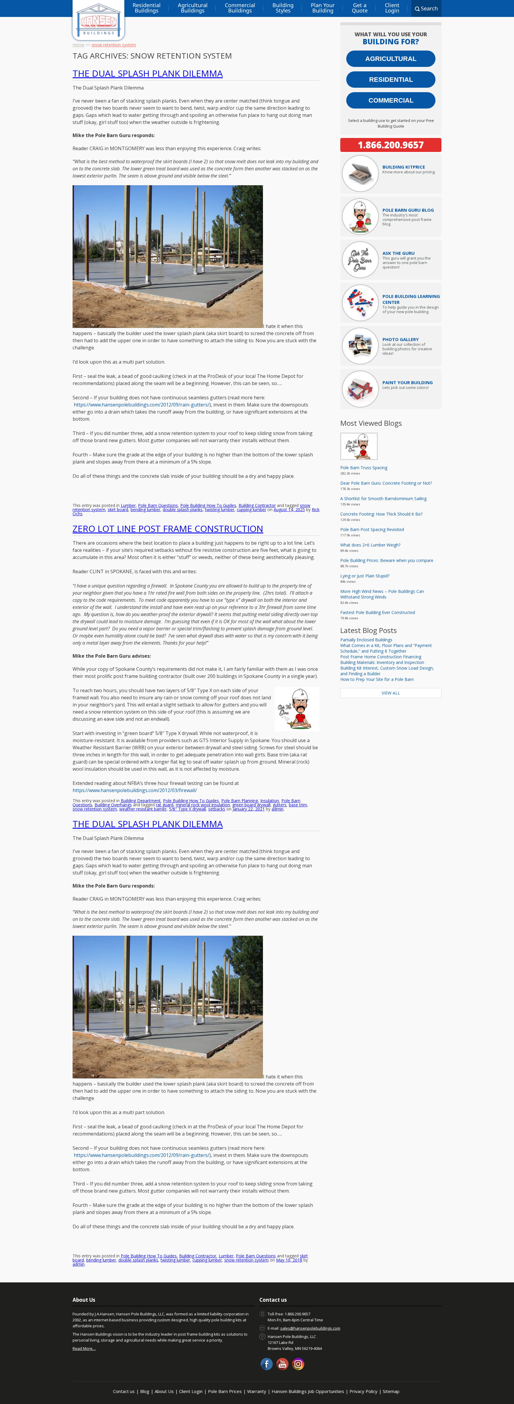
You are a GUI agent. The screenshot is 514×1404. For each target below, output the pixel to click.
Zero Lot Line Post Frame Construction (168, 528)
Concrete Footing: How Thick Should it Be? (381, 514)
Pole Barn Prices (225, 1391)
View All (391, 693)
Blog (144, 1391)
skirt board (118, 509)
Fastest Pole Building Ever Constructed (377, 612)
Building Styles (283, 7)
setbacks (216, 809)
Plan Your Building (323, 7)
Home (78, 45)
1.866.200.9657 (391, 145)
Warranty (256, 1391)
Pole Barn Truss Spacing (363, 467)
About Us (164, 1391)
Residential (391, 79)
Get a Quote (360, 7)
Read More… (84, 1348)
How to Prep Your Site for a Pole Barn (377, 679)
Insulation (269, 800)
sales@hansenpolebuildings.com (310, 1328)
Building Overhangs (113, 805)
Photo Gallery (401, 339)
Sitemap (391, 1391)
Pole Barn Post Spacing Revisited (372, 529)
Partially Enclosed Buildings (366, 640)
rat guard (164, 805)
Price (404, 167)
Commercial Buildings (240, 7)
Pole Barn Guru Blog (408, 210)
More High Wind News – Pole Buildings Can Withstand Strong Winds (382, 594)
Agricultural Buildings (193, 7)
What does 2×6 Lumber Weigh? (370, 545)
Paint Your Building (408, 382)
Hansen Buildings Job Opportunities (308, 1391)
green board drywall (251, 805)
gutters (279, 805)
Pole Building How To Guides (208, 505)
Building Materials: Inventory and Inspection (382, 662)
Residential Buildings (147, 7)
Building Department (141, 800)
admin (277, 809)
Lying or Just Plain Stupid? (364, 576)
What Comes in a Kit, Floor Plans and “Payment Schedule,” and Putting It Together (386, 648)
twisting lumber (219, 509)
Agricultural (390, 58)
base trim (298, 805)
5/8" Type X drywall (187, 809)
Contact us (124, 1391)
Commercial (391, 100)
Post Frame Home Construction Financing (380, 656)
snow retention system (95, 809)
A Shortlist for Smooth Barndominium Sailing (383, 498)
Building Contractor (257, 505)
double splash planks (183, 509)
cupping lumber (251, 509)
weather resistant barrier (143, 809)
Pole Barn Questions (158, 505)
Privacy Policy (363, 1391)
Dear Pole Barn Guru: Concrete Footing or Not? (386, 483)
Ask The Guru (399, 253)
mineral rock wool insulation (203, 805)
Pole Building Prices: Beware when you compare (386, 560)
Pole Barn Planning (239, 800)
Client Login (392, 7)
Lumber (128, 505)
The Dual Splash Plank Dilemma (148, 73)
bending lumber (145, 509)
